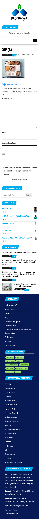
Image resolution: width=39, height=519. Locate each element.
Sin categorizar (10, 454)
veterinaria (8, 458)
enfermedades (10, 401)
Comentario (7, 99)
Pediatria (8, 442)
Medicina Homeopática (12, 322)
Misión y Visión (10, 309)
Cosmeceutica (10, 388)
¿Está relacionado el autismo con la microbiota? (19, 252)
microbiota (10, 361)
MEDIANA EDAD (12, 364)
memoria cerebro (21, 368)
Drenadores (9, 397)
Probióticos (9, 337)
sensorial (10, 368)
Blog (6, 318)
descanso (10, 357)
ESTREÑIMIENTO (11, 405)
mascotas (8, 425)
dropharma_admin (27, 54)
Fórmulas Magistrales (12, 413)
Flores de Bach (10, 409)
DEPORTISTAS (10, 392)
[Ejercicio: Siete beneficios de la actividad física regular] (7, 287)
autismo (19, 361)
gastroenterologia (11, 417)
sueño (18, 372)
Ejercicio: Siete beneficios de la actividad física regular (25, 285)
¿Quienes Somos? (11, 305)
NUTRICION (9, 438)
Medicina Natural (10, 326)
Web (3, 154)
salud (6, 450)
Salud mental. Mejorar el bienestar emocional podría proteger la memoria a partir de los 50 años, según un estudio (18, 274)
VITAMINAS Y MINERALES (14, 462)
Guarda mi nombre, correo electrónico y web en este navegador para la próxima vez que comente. (19, 171)
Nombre (5, 132)
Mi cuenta (8, 341)
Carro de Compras (11, 345)
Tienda (7, 313)
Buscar (28, 195)
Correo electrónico (9, 143)
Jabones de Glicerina (12, 421)
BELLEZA (8, 384)
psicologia (20, 357)
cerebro (10, 372)
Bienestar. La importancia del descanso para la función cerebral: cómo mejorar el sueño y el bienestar (19, 262)
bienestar (24, 364)
